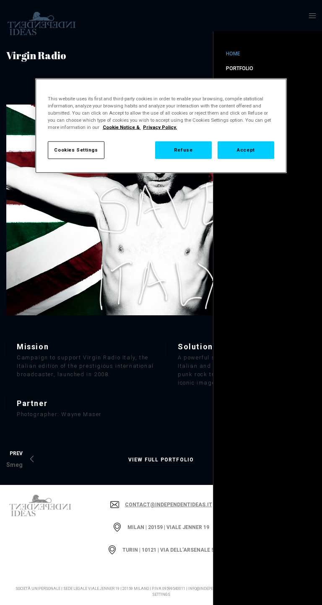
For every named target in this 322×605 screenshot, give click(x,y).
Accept (245, 150)
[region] (161, 126)
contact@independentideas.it (168, 505)
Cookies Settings (76, 150)
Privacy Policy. (160, 127)
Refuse (183, 150)
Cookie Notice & (122, 127)
